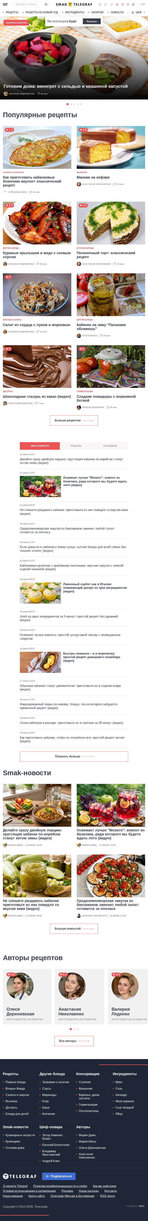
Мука (119, 1082)
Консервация (87, 1074)
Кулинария (13, 1141)
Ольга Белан (89, 336)
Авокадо (121, 1094)
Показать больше (67, 756)
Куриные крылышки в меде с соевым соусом (37, 255)
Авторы (83, 1127)
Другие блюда (11, 248)
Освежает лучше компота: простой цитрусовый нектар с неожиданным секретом (70, 636)
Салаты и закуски (16, 23)
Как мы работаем (104, 1186)
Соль (119, 1088)
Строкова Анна (17, 192)
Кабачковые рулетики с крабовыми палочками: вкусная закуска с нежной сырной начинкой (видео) (71, 567)
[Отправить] (45, 4)
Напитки (97, 12)
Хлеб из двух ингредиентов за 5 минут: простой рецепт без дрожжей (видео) (69, 618)
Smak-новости (15, 1127)
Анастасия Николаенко (96, 184)
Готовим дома (15, 1147)
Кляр (45, 1101)
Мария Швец (15, 845)
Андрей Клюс (51, 1161)
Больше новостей (68, 928)
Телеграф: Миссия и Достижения (72, 1196)
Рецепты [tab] (76, 446)
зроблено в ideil (135, 1206)
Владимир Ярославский (51, 1153)
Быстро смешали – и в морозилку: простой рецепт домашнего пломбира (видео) (91, 657)
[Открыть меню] (5, 4)
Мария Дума (87, 1135)
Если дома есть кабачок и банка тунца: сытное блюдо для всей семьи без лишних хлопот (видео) (73, 548)
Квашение (86, 1088)
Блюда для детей (17, 1113)
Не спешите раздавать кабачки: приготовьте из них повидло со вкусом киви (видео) (31, 905)
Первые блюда (16, 1082)
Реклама (67, 1190)
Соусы (46, 1088)
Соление (85, 1082)
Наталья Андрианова (22, 94)
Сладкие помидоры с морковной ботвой (106, 398)
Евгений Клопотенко (56, 1144)
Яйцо (119, 1113)
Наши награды (89, 1190)
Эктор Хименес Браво (52, 1137)
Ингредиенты (74, 12)
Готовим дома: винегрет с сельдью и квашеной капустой (66, 86)
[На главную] (74, 4)
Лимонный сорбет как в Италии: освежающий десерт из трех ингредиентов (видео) (95, 587)
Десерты (8, 391)
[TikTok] (133, 4)
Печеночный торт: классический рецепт (106, 255)
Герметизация (85, 391)
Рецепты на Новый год (42, 12)
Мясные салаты (12, 320)
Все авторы (67, 1040)
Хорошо (92, 21)
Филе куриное (125, 1101)
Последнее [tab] (110, 446)
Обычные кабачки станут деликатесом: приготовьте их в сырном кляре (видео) (70, 687)
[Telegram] (111, 4)
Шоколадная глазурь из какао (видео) (37, 396)
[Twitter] (122, 4)
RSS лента (107, 1196)
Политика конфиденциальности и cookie (60, 1186)
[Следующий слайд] (144, 12)
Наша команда (13, 1196)
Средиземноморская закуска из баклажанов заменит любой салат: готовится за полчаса (108, 905)
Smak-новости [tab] (40, 446)
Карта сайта (37, 1196)
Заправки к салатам (55, 1082)
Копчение (48, 1113)
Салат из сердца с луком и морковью (36, 325)
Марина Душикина (93, 407)
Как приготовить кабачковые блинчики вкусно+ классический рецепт (32, 181)
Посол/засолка (89, 1110)
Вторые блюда (85, 248)
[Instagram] (127, 4)
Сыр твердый (125, 1107)
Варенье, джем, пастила (89, 1096)
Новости (117, 12)
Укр (142, 4)
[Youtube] (117, 4)
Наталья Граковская (94, 916)
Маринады (49, 1094)
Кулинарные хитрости (20, 1135)
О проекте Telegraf (15, 1186)
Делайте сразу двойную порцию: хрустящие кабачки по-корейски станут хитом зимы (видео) (32, 834)
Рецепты (12, 12)
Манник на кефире (93, 177)
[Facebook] (100, 4)
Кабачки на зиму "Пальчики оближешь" (101, 327)
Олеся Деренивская (20, 403)
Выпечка (82, 172)
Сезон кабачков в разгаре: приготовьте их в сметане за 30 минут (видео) (71, 723)
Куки (72, 21)
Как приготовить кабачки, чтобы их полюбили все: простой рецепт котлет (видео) (72, 739)
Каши (45, 1107)
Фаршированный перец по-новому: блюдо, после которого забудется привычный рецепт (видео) (68, 706)
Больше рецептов (68, 420)
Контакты (111, 1190)
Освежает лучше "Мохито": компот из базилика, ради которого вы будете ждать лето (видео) (111, 834)
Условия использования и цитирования (29, 1190)
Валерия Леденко (121, 1011)
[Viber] (106, 4)
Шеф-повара (51, 1127)
